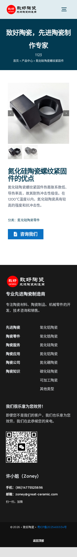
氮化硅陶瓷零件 (28, 220)
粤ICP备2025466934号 (52, 527)
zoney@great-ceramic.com (36, 494)
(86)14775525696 (29, 487)
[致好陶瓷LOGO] (21, 6)
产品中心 (27, 60)
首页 (16, 60)
